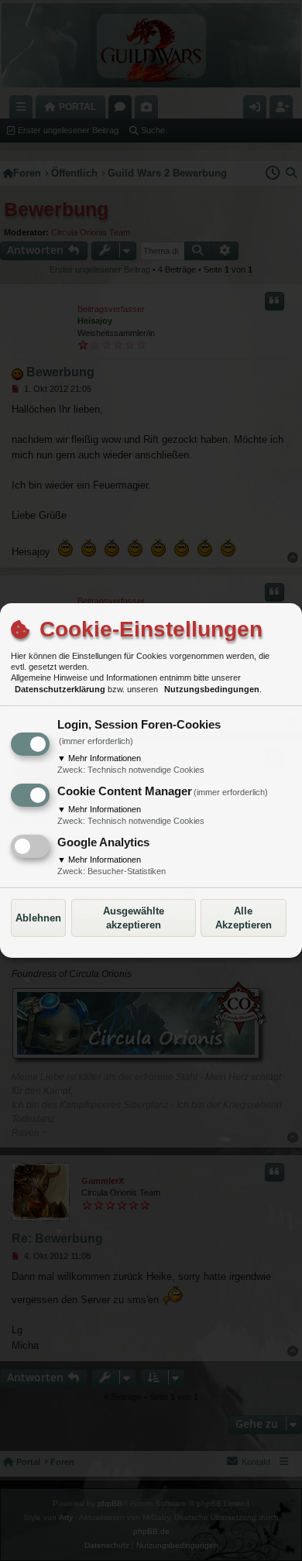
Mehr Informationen (99, 758)
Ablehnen (38, 918)
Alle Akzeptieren (243, 918)
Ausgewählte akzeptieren (133, 918)
